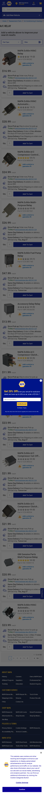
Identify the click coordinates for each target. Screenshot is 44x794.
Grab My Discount (22, 404)
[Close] (41, 752)
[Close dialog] (41, 380)
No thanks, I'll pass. (22, 408)
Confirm (22, 789)
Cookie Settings (22, 782)
